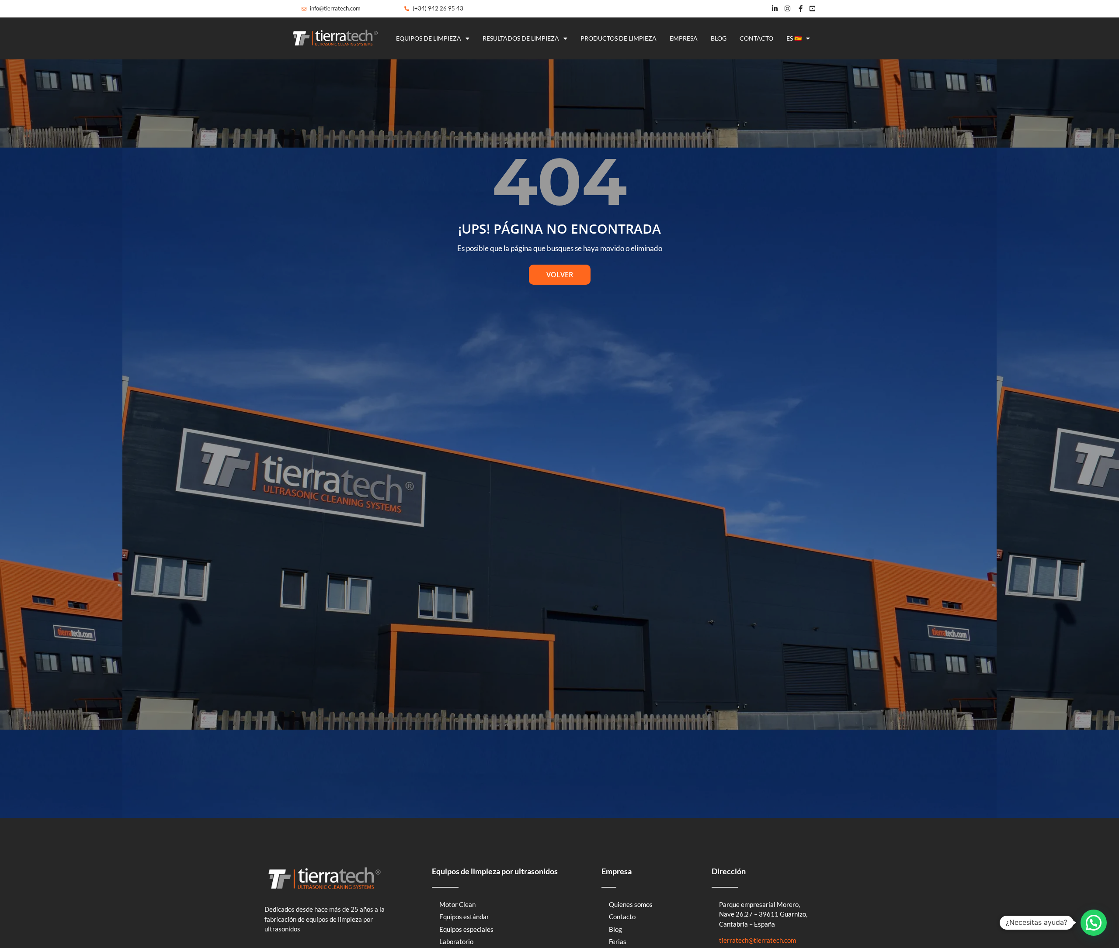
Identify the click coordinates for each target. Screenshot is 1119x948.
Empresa (684, 38)
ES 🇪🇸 (794, 38)
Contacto (756, 38)
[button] (1094, 923)
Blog (718, 38)
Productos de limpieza (618, 38)
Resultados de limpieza (521, 38)
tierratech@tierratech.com (757, 940)
